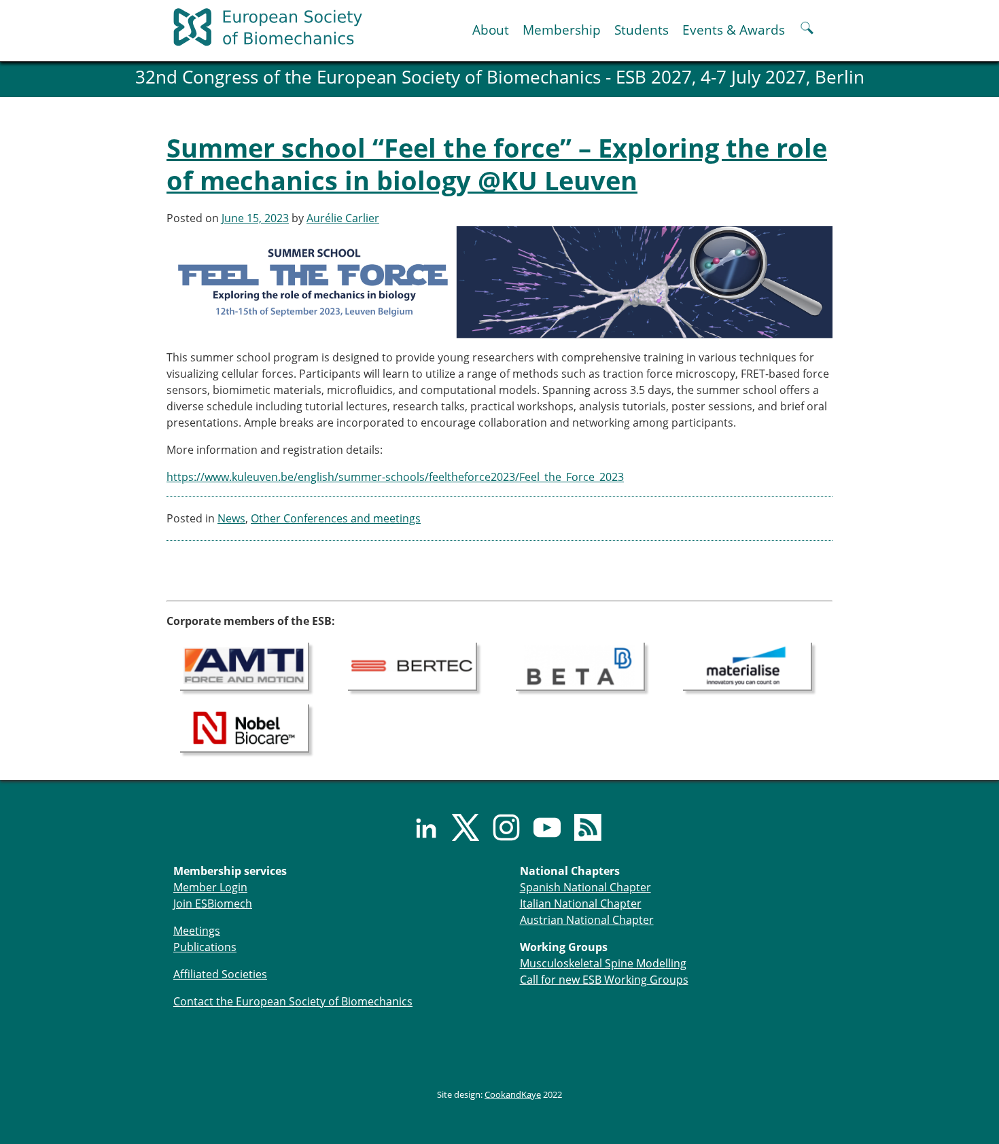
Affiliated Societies (220, 974)
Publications (204, 947)
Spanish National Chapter (585, 887)
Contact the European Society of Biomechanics (293, 1001)
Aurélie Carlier (342, 218)
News (231, 518)
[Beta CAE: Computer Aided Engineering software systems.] (580, 665)
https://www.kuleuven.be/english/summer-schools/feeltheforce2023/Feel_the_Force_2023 (395, 476)
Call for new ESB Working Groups (604, 979)
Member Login (210, 887)
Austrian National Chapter (587, 919)
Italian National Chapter (581, 903)
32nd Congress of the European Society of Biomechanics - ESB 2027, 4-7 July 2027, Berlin (499, 77)
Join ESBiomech (212, 903)
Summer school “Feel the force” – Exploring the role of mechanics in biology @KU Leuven (496, 164)
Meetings (196, 930)
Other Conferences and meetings (336, 518)
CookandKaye (513, 1094)
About (490, 29)
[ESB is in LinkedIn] (418, 827)
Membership (562, 29)
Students (641, 29)
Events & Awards (733, 29)
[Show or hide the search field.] (807, 29)
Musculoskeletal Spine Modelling (603, 963)
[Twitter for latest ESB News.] (458, 827)
